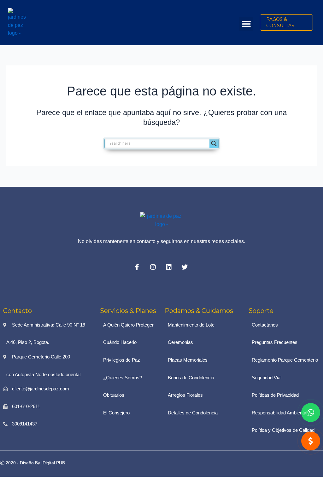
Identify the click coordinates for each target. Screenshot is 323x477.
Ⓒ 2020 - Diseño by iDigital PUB (32, 462)
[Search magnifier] (213, 143)
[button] (246, 24)
